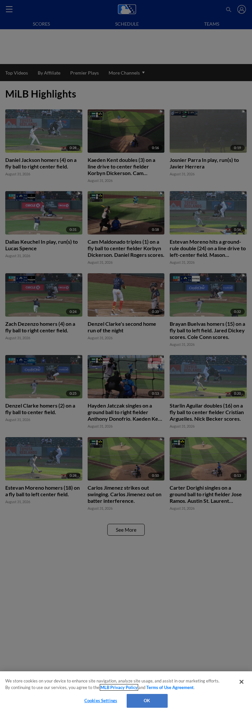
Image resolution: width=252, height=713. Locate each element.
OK (147, 700)
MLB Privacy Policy (118, 687)
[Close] (241, 682)
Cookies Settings (100, 700)
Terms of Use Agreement (170, 687)
